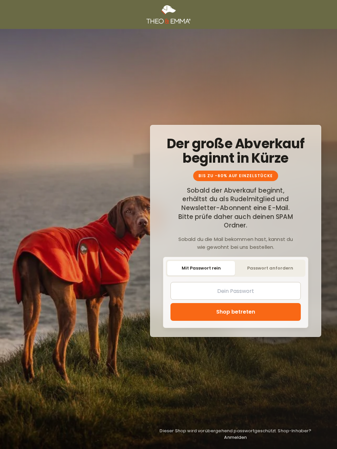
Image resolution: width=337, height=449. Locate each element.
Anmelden (235, 437)
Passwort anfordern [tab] (270, 268)
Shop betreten (235, 312)
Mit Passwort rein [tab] (201, 268)
